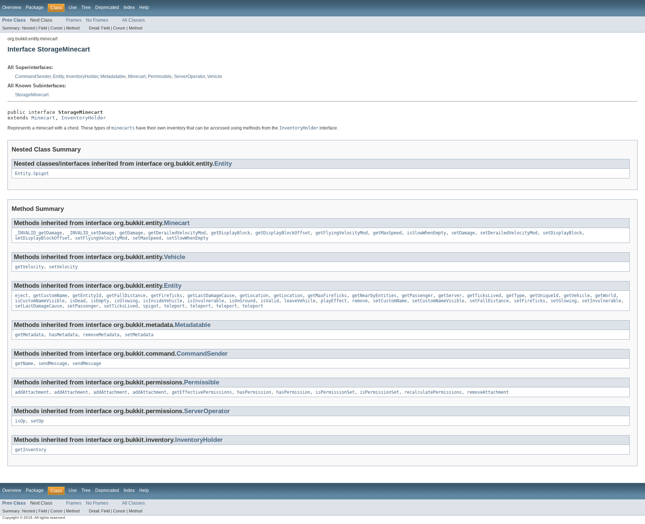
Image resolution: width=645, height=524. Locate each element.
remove (360, 300)
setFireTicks (529, 300)
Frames (73, 20)
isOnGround (242, 300)
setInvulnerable (601, 300)
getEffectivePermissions (202, 392)
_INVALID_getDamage (38, 233)
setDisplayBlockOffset (42, 238)
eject (21, 295)
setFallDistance (489, 300)
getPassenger (417, 295)
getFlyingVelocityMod (341, 233)
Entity (58, 76)
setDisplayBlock (562, 233)
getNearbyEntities (374, 295)
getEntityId (86, 295)
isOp (20, 421)
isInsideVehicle (162, 300)
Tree (86, 7)
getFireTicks (166, 295)
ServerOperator (189, 76)
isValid (270, 300)
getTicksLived (484, 295)
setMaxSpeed (147, 238)
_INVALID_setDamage (90, 233)
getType (515, 295)
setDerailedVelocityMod (509, 233)
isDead (77, 300)
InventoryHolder (82, 76)
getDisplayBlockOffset (282, 233)
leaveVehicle (299, 300)
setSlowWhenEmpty (187, 238)
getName (24, 363)
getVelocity (29, 266)
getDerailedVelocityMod (177, 233)
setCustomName (390, 300)
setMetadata (139, 334)
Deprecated (107, 7)
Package (35, 7)
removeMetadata (101, 334)
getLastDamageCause (210, 295)
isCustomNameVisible (40, 300)
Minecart (137, 76)
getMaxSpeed (387, 233)
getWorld (605, 295)
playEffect (334, 300)
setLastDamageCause (38, 306)
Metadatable (113, 76)
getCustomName (50, 295)
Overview (11, 7)
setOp (37, 421)
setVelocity (63, 266)
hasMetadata (63, 334)
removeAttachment (488, 392)
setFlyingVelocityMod (101, 238)
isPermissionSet (335, 392)
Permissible (160, 76)
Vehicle (214, 76)
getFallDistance (126, 295)
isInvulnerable (205, 300)
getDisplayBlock (230, 233)
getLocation (254, 295)
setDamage (463, 233)
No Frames (97, 20)
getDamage (131, 233)
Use (73, 7)
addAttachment (32, 392)
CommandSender (33, 76)
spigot (151, 306)
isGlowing (126, 300)
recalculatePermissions (433, 392)
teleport (174, 306)
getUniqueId (544, 295)
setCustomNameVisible (438, 300)
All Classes (133, 20)
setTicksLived (121, 306)
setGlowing (564, 300)
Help (144, 7)
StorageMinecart (32, 94)
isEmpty (100, 300)
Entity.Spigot (32, 173)
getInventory (30, 449)
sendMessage (52, 363)
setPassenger (83, 306)
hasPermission (254, 392)
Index (129, 7)
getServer (450, 295)
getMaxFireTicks (327, 295)
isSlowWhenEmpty (426, 233)
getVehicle (577, 295)
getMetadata (29, 334)
